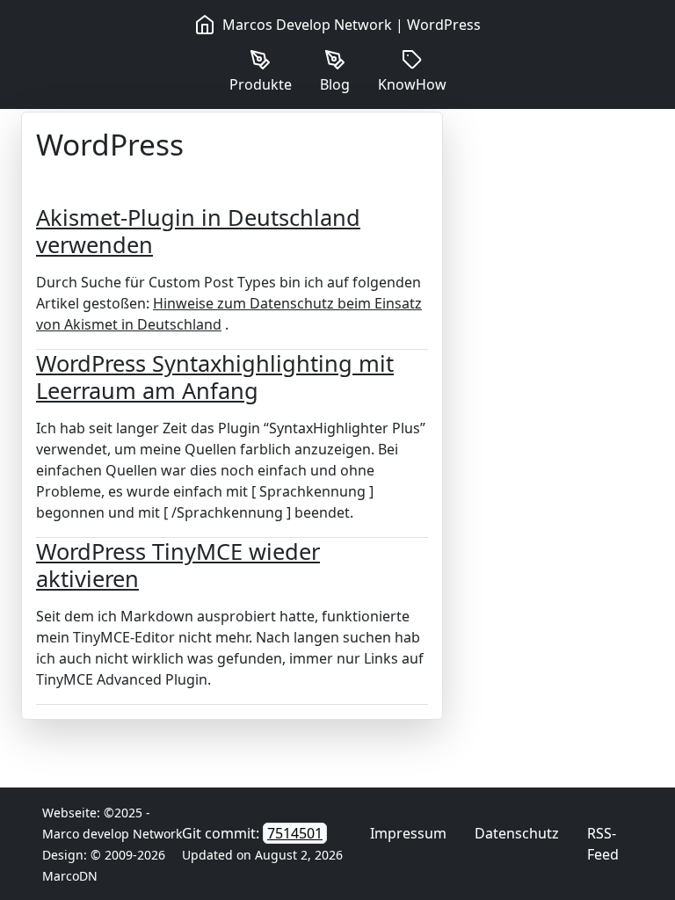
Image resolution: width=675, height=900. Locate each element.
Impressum (408, 833)
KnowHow (412, 84)
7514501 (295, 833)
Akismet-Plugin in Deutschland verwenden (198, 230)
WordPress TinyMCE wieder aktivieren (178, 564)
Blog (335, 84)
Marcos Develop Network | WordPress (351, 24)
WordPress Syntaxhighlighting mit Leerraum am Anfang (215, 376)
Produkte (260, 84)
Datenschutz (517, 833)
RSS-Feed (603, 844)
